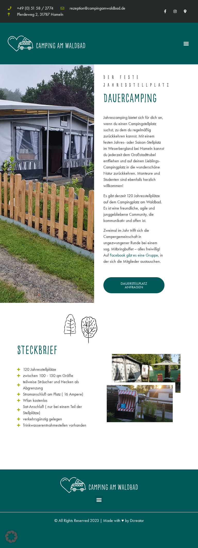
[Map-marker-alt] (185, 11)
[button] (186, 43)
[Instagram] (175, 11)
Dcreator (137, 520)
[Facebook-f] (165, 11)
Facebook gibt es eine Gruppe (134, 255)
